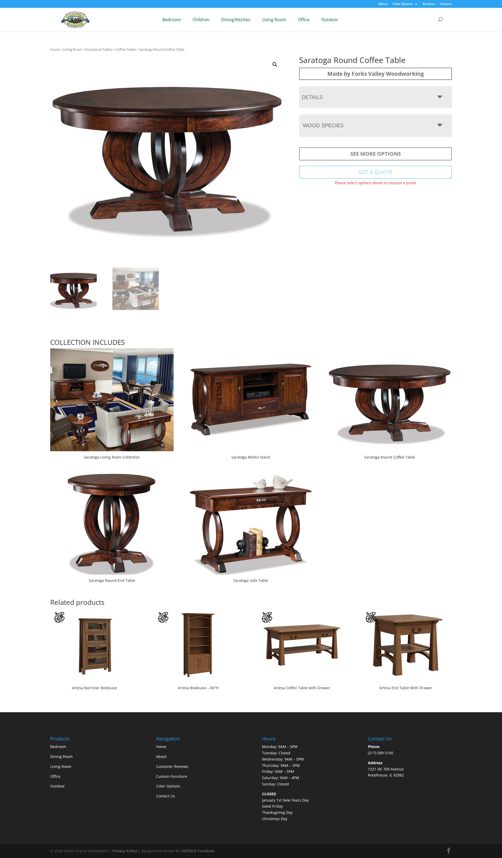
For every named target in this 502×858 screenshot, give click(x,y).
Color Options (402, 4)
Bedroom (171, 19)
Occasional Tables (98, 49)
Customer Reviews (172, 766)
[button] (274, 64)
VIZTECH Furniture (197, 850)
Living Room (274, 19)
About (383, 4)
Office (304, 19)
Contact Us (165, 795)
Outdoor (329, 19)
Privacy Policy (124, 850)
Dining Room (61, 756)
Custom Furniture (171, 776)
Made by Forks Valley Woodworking (375, 73)
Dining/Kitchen (235, 19)
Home (55, 49)
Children (201, 19)
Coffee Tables (125, 49)
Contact (446, 4)
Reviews (429, 4)
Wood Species (323, 125)
